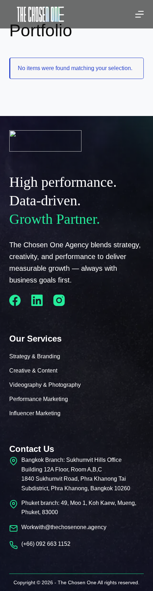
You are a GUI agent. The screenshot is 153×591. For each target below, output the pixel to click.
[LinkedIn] (37, 300)
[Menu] (139, 14)
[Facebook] (15, 300)
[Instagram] (59, 300)
